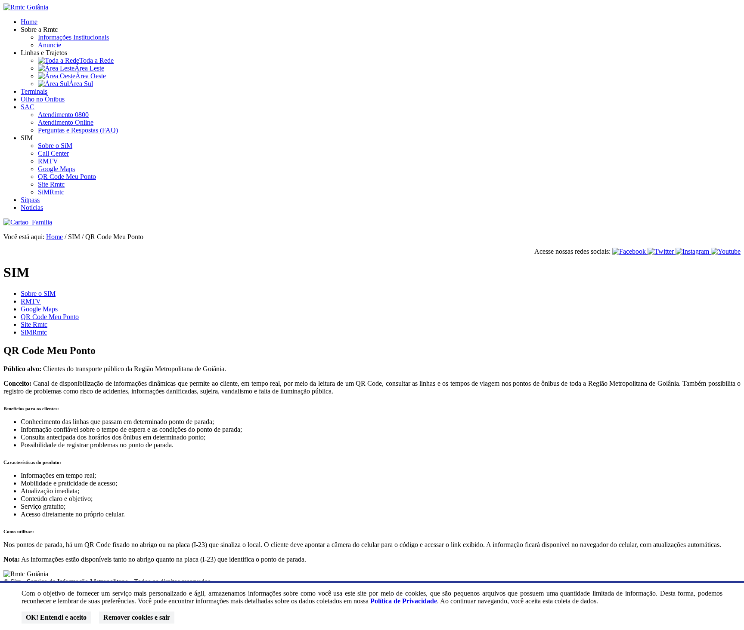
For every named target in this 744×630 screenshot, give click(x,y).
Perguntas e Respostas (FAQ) (78, 130)
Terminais (34, 91)
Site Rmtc (51, 184)
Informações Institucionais (73, 37)
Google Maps (56, 168)
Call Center (53, 153)
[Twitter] (662, 251)
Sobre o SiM (55, 145)
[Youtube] (726, 251)
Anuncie (49, 45)
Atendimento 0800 (63, 114)
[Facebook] (630, 251)
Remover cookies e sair (136, 617)
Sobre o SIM (38, 293)
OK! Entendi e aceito (56, 617)
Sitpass (30, 199)
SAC (27, 107)
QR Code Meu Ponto (67, 176)
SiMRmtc (51, 192)
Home (29, 21)
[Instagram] (693, 251)
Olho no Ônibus (43, 99)
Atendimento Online (65, 122)
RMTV (48, 161)
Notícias (32, 207)
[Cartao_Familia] (27, 222)
